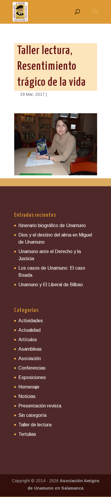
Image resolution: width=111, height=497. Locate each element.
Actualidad (29, 330)
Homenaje (28, 386)
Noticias (27, 396)
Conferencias (32, 367)
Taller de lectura (35, 424)
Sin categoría (32, 415)
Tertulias (27, 434)
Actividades (30, 320)
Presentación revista (39, 405)
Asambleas (30, 349)
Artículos (27, 339)
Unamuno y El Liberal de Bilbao (50, 284)
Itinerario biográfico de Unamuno (52, 225)
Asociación (29, 358)
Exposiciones (32, 377)
